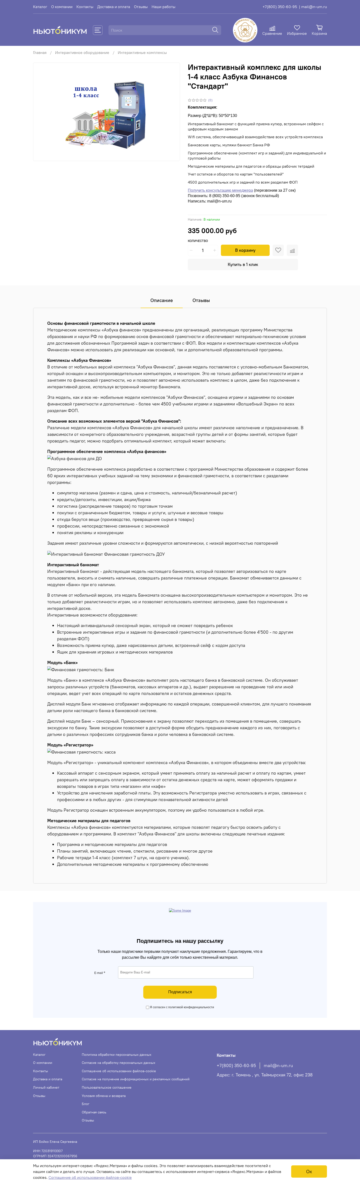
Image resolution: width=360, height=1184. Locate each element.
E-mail (99, 973)
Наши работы (163, 6)
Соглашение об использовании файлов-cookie (119, 1071)
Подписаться (180, 992)
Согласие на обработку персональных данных (118, 1062)
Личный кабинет (46, 1087)
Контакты (84, 6)
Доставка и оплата (113, 6)
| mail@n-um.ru (313, 6)
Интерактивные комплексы (142, 52)
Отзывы (141, 6)
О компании (61, 6)
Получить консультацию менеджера (220, 190)
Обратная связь (94, 1112)
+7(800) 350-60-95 (280, 6)
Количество (198, 241)
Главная (40, 52)
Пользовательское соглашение (107, 1087)
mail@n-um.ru (278, 1065)
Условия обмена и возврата (104, 1096)
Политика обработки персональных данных (116, 1054)
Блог (85, 1104)
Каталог (40, 6)
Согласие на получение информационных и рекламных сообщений (136, 1079)
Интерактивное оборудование (82, 52)
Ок (309, 1171)
